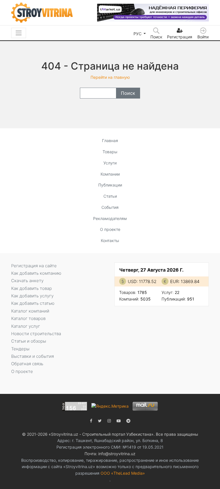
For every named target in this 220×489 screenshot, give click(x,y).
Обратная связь (27, 363)
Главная (110, 140)
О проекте (110, 229)
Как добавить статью (32, 303)
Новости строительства (36, 333)
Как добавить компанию (36, 273)
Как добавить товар (31, 288)
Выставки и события (32, 356)
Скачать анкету (27, 280)
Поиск (128, 93)
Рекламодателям (110, 218)
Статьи (110, 196)
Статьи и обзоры (28, 341)
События (110, 207)
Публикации (110, 184)
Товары (110, 151)
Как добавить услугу (32, 295)
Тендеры (20, 348)
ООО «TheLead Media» (123, 473)
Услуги (110, 162)
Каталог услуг (25, 326)
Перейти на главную (110, 77)
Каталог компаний (30, 311)
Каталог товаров (28, 318)
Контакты (110, 240)
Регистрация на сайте (34, 265)
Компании (110, 174)
